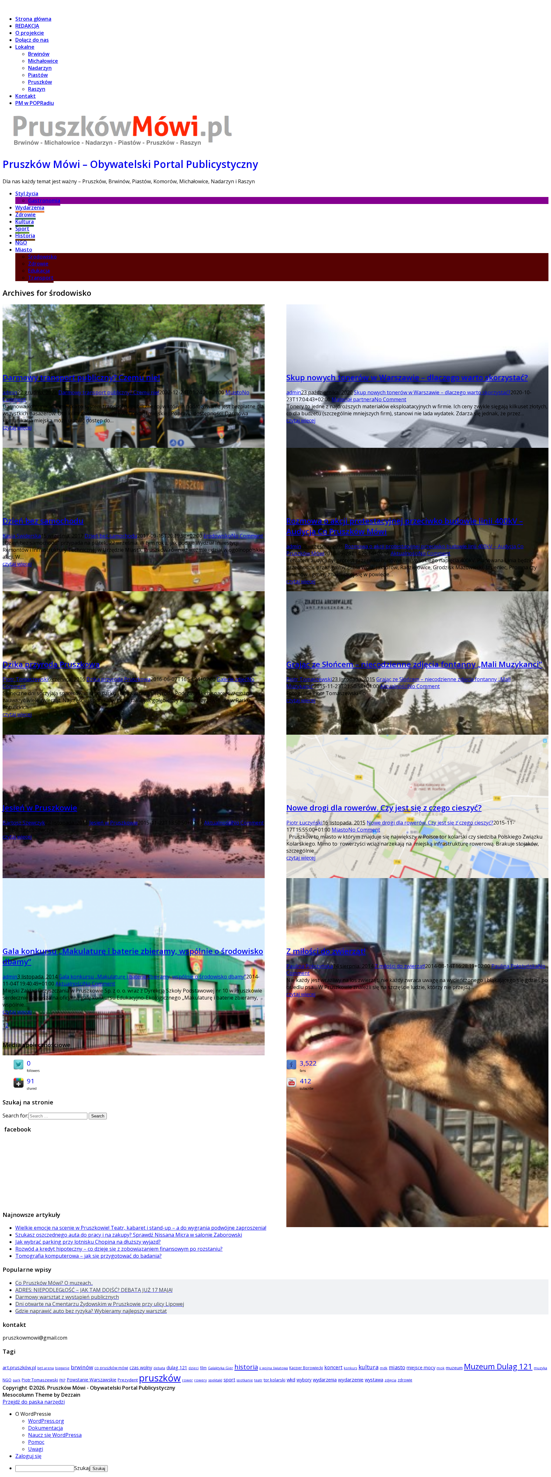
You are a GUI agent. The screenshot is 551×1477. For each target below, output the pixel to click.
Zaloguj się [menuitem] (28, 1455)
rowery (200, 1380)
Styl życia (26, 193)
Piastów (38, 74)
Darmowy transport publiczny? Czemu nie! (81, 377)
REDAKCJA (27, 25)
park (16, 1380)
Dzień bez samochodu (43, 520)
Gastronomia (44, 200)
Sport (22, 228)
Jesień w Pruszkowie (40, 807)
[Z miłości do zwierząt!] (417, 1225)
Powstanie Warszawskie (91, 1380)
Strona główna (33, 18)
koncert (333, 1367)
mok (440, 1367)
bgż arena (45, 1367)
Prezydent (128, 1380)
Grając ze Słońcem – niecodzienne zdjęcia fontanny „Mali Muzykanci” (414, 664)
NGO (21, 242)
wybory (304, 1380)
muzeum (454, 1368)
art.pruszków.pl (19, 1367)
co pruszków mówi (111, 1368)
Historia (25, 235)
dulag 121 (176, 1367)
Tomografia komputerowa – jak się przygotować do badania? (88, 1255)
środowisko (217, 535)
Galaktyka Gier (220, 1367)
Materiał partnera (353, 399)
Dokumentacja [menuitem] (45, 1427)
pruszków (160, 1378)
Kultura (24, 221)
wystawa (374, 1379)
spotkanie (245, 1380)
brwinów (82, 1367)
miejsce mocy (421, 1367)
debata (159, 1368)
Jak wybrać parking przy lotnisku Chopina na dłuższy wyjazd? (88, 1241)
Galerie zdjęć (232, 679)
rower (187, 1380)
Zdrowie (25, 214)
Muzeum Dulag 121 (498, 1366)
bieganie (62, 1368)
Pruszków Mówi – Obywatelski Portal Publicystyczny (130, 164)
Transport (41, 277)
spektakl (215, 1380)
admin (10, 392)
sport (229, 1379)
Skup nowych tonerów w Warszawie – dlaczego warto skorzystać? (407, 377)
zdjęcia (390, 1380)
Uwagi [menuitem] (35, 1448)
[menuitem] (281, 1413)
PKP (62, 1380)
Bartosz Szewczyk (24, 822)
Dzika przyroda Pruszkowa (51, 664)
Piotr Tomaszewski (25, 679)
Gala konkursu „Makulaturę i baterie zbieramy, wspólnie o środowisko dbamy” (152, 976)
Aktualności (404, 553)
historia (246, 1366)
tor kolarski (274, 1380)
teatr (258, 1380)
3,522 (308, 1063)
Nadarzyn (40, 67)
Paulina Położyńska (309, 966)
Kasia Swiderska (22, 535)
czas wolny (140, 1367)
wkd (291, 1379)
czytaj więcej (17, 427)
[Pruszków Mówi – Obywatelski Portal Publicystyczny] (122, 146)
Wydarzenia (29, 207)
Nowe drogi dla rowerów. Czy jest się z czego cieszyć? (383, 807)
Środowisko (42, 256)
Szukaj (82, 1468)
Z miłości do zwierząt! (326, 951)
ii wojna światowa (273, 1368)
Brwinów (38, 53)
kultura (368, 1367)
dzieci (193, 1367)
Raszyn (36, 88)
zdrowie (405, 1380)
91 (30, 1080)
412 (305, 1080)
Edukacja (39, 270)
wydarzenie (351, 1379)
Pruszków (40, 81)
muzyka (540, 1367)
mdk (383, 1367)
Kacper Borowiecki (306, 1368)
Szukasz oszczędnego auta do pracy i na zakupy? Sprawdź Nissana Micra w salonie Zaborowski (128, 1234)
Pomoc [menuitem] (36, 1441)
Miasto (23, 249)
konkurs (350, 1368)
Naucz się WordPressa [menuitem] (55, 1434)
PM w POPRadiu (34, 102)
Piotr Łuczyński (304, 822)
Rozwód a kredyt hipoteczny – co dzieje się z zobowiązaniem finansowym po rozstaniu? (119, 1248)
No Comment (390, 399)
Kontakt (25, 95)
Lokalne (24, 46)
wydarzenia (325, 1379)
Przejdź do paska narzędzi (34, 1401)
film (203, 1368)
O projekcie (29, 32)
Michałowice (43, 60)
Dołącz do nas (32, 39)
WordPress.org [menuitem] (46, 1420)
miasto (397, 1367)
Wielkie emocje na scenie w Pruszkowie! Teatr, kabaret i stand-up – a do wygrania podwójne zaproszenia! (140, 1227)
